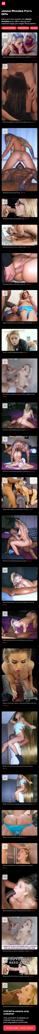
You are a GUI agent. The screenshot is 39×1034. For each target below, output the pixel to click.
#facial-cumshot (10, 394)
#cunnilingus (16, 804)
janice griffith (8, 28)
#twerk (22, 430)
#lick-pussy (15, 766)
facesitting (23, 28)
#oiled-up (14, 837)
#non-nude (7, 352)
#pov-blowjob (20, 703)
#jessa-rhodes (26, 865)
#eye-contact (17, 602)
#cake (20, 352)
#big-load (31, 394)
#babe (14, 352)
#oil (20, 837)
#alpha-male (23, 951)
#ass (11, 193)
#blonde (14, 57)
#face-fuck (23, 509)
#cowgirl (23, 561)
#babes (6, 193)
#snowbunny (24, 471)
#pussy (17, 193)
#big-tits (6, 323)
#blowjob (7, 57)
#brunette (15, 122)
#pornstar (21, 284)
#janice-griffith (24, 57)
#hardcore (14, 247)
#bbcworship (26, 323)
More (33, 57)
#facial (6, 951)
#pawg (16, 430)
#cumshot (21, 394)
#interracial (16, 323)
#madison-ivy (25, 122)
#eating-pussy (26, 766)
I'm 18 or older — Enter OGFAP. (19, 1028)
